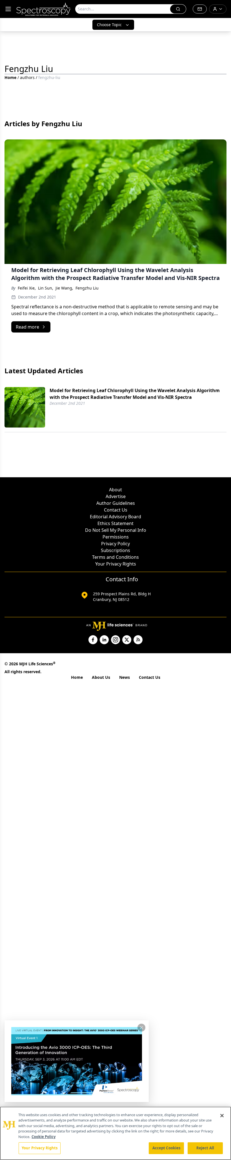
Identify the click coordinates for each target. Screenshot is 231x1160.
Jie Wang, (64, 288)
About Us (101, 677)
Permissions (116, 537)
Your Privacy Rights (115, 564)
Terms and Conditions (115, 557)
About (115, 490)
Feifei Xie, (27, 288)
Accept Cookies (166, 1147)
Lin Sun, (45, 288)
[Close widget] (141, 1028)
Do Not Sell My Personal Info (115, 530)
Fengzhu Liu (87, 288)
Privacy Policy (115, 544)
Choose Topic (109, 24)
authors (27, 77)
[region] (115, 1133)
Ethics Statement (115, 523)
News (124, 677)
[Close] (222, 1115)
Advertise (116, 496)
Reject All (205, 1147)
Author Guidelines (115, 503)
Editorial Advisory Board (115, 517)
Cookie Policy (43, 1136)
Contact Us (115, 510)
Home (10, 77)
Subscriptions (115, 550)
